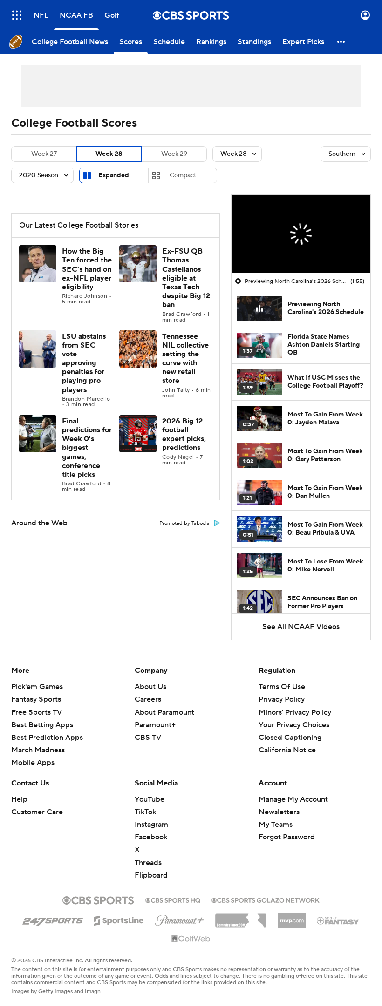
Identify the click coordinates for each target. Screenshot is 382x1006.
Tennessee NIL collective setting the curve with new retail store (185, 359)
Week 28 (109, 154)
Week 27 (44, 154)
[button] (17, 15)
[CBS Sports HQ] (172, 899)
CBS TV (148, 737)
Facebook (151, 837)
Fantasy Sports (36, 699)
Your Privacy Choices (294, 725)
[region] (301, 234)
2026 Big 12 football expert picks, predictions (184, 434)
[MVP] (292, 917)
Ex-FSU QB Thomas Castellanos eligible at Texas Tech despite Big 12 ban (186, 278)
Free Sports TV (36, 712)
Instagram (151, 824)
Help (19, 799)
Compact (183, 175)
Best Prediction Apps (47, 737)
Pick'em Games (37, 686)
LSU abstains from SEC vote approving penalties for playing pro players (84, 363)
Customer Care (37, 812)
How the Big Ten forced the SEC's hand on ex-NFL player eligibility (87, 269)
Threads (148, 862)
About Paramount (164, 712)
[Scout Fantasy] (338, 920)
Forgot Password (287, 837)
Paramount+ (155, 725)
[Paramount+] (179, 918)
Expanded (113, 175)
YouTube (149, 799)
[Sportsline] (119, 919)
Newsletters (279, 812)
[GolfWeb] (191, 939)
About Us (150, 686)
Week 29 (174, 154)
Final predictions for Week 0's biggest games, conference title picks (87, 447)
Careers (148, 699)
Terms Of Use (282, 686)
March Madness (38, 750)
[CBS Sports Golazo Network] (265, 899)
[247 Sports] (52, 919)
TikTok (145, 812)
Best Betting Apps (42, 725)
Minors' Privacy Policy (295, 712)
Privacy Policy (282, 699)
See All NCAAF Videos (301, 626)
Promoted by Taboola (184, 523)
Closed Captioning (290, 737)
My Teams (276, 824)
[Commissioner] (240, 917)
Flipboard (151, 875)
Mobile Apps (33, 762)
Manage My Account (293, 799)
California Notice (287, 750)
